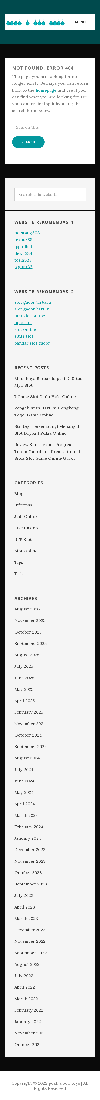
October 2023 (28, 872)
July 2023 (23, 895)
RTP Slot (23, 539)
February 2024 (28, 826)
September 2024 (30, 746)
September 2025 (30, 643)
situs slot (23, 336)
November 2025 (30, 620)
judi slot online (29, 316)
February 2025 (28, 712)
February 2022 (28, 1010)
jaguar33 (23, 266)
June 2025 (24, 678)
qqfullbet (23, 246)
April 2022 (24, 987)
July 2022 (23, 975)
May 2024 (24, 792)
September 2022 (30, 953)
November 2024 (30, 723)
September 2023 (30, 884)
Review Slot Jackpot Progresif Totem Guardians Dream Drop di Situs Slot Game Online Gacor (47, 451)
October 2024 (28, 735)
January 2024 (27, 838)
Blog (18, 493)
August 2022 (27, 964)
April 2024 (24, 803)
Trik (18, 573)
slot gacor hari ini (32, 309)
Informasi (24, 505)
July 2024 (23, 769)
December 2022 (29, 929)
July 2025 (23, 666)
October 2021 (27, 1044)
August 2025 (27, 654)
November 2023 (30, 861)
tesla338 (23, 260)
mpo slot (23, 322)
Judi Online (26, 516)
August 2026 (27, 609)
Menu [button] (80, 22)
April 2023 (24, 907)
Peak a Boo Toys (35, 22)
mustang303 (27, 232)
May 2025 (23, 689)
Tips (18, 562)
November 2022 (30, 941)
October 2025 (28, 632)
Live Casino (26, 527)
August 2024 (27, 758)
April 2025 (24, 700)
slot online (25, 329)
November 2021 (29, 1033)
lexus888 (23, 239)
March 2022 (26, 998)
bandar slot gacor (32, 343)
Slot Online (25, 550)
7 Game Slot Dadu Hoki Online (45, 396)
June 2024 (24, 781)
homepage (46, 90)
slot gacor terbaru (32, 302)
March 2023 (26, 918)
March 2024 (26, 815)
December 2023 (30, 849)
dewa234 (23, 253)
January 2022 (27, 1021)
